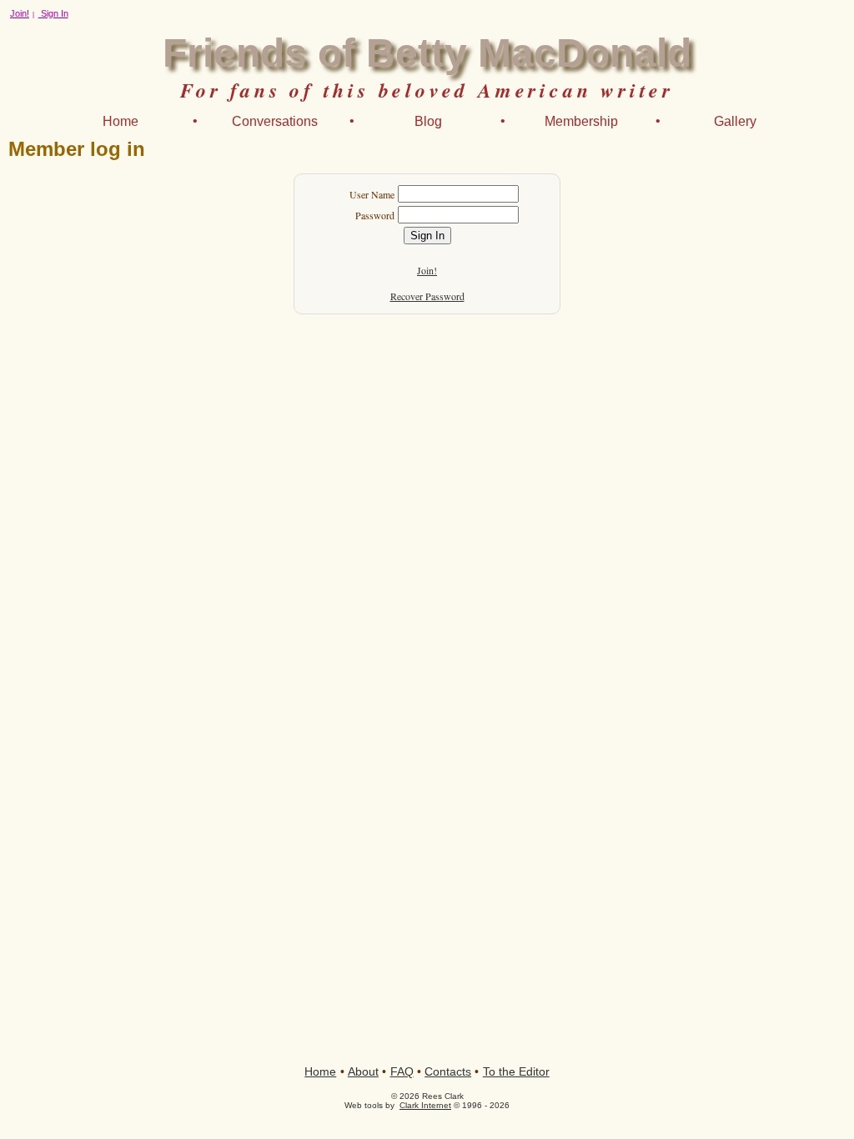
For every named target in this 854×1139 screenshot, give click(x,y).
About (363, 1071)
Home (120, 121)
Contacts (447, 1071)
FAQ (402, 1071)
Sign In (53, 13)
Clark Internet (425, 1105)
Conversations (275, 121)
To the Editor (516, 1071)
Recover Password (427, 296)
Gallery (735, 121)
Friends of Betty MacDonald (427, 53)
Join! (19, 13)
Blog (428, 121)
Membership (581, 121)
